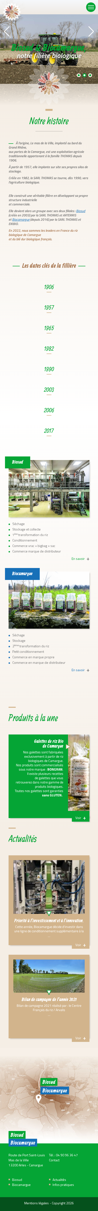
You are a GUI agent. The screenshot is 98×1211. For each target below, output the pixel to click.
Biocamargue (20, 219)
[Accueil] (12, 12)
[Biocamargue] (49, 600)
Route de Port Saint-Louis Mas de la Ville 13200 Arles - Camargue (27, 1160)
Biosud (80, 210)
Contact (54, 1160)
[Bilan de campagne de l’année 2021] (49, 996)
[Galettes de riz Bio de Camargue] (49, 776)
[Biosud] (49, 488)
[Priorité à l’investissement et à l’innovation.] (49, 900)
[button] (7, 31)
